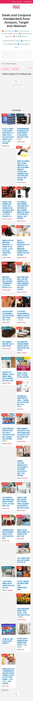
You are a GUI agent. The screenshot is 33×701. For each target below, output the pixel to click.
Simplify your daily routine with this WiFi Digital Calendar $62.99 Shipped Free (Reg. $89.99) (23, 502)
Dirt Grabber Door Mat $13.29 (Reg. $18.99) (7, 344)
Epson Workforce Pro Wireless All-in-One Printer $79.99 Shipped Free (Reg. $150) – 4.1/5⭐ (23, 134)
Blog (13, 1)
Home (3, 63)
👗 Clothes (20, 44)
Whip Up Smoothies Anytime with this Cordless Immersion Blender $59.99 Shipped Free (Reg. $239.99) (23, 247)
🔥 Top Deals (14, 33)
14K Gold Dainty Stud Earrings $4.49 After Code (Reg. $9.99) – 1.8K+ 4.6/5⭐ (8, 315)
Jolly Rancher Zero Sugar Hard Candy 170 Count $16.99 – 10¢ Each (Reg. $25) (8, 501)
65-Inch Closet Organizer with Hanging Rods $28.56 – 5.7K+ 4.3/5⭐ (22, 642)
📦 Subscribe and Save (22, 31)
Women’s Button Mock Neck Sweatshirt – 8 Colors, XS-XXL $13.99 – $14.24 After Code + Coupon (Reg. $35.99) (7, 247)
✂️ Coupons (16, 40)
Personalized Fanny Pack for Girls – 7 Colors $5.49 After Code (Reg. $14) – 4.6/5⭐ (23, 401)
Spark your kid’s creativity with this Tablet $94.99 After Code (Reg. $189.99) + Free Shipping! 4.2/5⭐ (8, 434)
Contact (20, 1)
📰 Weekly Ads (7, 40)
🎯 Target (16, 36)
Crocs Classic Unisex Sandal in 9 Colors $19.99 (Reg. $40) (23, 533)
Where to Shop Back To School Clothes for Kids (23, 375)
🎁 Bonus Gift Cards (8, 31)
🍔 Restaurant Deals (25, 33)
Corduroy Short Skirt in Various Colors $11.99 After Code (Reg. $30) (8, 534)
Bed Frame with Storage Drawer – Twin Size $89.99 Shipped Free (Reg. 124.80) (23, 346)
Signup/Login (27, 1)
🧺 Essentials (13, 44)
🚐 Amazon (9, 36)
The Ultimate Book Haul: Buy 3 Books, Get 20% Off (23, 560)
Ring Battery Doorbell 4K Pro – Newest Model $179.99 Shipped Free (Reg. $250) (8, 376)
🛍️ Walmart (23, 36)
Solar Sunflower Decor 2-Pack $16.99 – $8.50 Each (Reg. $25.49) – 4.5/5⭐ (23, 613)
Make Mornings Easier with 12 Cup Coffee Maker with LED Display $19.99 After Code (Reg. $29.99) (23, 433)
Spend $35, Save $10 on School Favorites (7, 641)
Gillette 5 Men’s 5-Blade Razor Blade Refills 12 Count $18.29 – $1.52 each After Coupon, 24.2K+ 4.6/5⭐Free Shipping (8, 136)
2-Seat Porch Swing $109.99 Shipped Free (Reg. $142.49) (8, 584)
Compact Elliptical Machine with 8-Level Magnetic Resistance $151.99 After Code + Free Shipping (22, 468)
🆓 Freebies (24, 40)
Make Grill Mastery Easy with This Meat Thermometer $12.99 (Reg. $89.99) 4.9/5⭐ (7, 282)
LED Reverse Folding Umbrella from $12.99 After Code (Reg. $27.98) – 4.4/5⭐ (23, 315)
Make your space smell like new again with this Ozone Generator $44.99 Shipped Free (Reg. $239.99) (23, 283)
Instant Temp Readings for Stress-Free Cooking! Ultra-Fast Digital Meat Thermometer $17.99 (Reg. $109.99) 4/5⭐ (8, 209)
